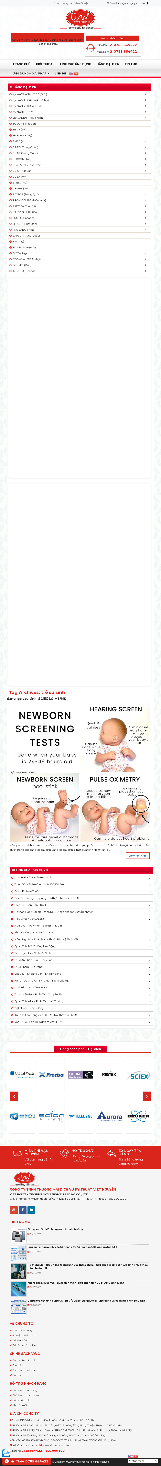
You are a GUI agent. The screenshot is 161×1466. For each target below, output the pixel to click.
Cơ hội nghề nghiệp (24, 1345)
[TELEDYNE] (80, 1116)
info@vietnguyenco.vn (131, 3)
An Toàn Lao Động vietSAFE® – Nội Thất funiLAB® (46, 1014)
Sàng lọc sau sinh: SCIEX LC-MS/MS (36, 699)
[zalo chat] (6, 1452)
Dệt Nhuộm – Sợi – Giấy (29, 1008)
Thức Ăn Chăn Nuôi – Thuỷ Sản (33, 959)
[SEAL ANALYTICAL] (80, 1074)
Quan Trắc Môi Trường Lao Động (35, 946)
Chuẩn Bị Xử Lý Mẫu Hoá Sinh (33, 877)
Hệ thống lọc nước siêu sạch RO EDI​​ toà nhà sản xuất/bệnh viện (54, 911)
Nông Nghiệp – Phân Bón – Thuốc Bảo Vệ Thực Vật (46, 939)
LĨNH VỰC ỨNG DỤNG (75, 64)
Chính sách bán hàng (25, 1390)
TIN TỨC (131, 64)
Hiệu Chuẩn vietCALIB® (29, 918)
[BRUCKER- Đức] (138, 1116)
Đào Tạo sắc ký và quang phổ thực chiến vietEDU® (47, 898)
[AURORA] (109, 1116)
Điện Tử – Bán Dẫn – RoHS (31, 904)
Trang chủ (21, 64)
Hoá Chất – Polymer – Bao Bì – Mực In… (39, 925)
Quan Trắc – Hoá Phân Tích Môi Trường (39, 1001)
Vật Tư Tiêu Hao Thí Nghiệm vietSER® (38, 1021)
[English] (71, 73)
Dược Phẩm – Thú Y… (28, 891)
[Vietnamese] (76, 73)
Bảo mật (18, 1374)
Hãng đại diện (108, 64)
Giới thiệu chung (22, 1330)
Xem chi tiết (137, 855)
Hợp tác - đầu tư (22, 1340)
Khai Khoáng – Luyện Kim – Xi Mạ (35, 932)
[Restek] (109, 1075)
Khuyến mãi (20, 1405)
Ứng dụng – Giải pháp (30, 73)
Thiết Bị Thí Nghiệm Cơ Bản (31, 987)
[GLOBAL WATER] (22, 1075)
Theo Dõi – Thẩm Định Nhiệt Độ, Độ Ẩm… (40, 884)
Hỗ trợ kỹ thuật (21, 1400)
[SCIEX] (138, 1075)
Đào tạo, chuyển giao (25, 1370)
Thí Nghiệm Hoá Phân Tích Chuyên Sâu (39, 994)
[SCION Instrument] (51, 1116)
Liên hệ (60, 73)
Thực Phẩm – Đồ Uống (29, 966)
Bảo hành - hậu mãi (24, 1360)
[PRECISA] (51, 1075)
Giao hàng (19, 1365)
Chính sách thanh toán (26, 1395)
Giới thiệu (44, 64)
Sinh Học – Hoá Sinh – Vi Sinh (33, 953)
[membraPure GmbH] (22, 1116)
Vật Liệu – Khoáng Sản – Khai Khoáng (38, 973)
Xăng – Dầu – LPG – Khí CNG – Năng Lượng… (42, 980)
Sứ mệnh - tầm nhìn (24, 1335)
